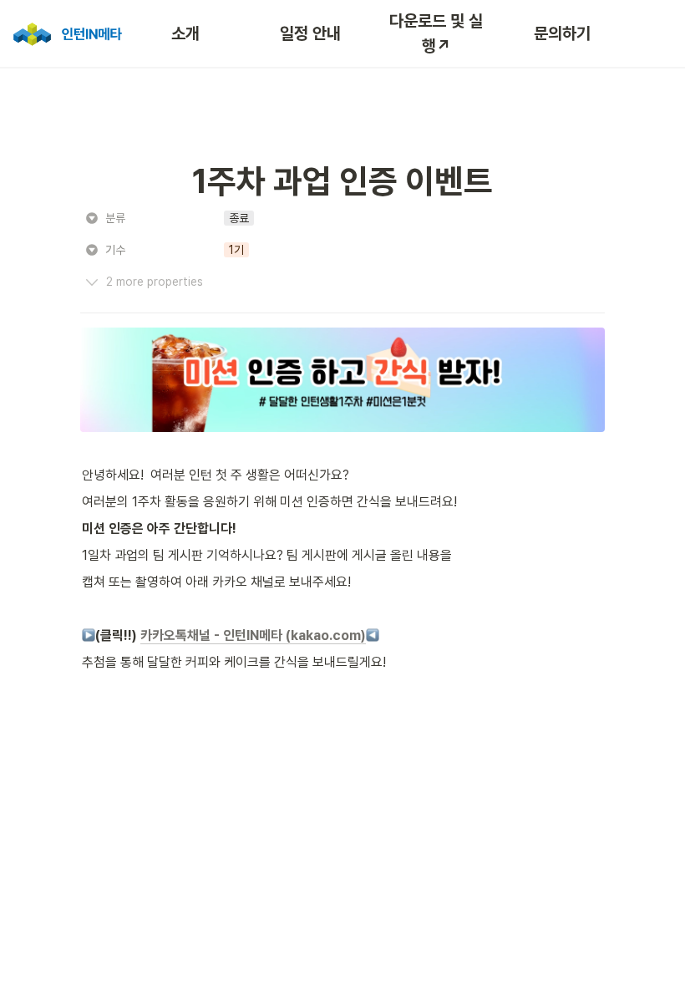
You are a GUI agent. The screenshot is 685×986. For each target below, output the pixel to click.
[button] (239, 218)
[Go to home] (66, 33)
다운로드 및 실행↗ (436, 33)
